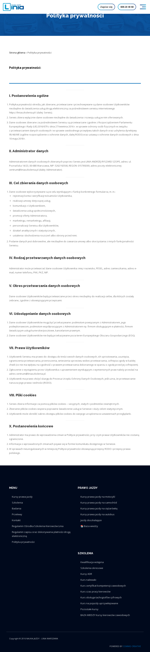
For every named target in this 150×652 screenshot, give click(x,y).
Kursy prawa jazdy (22, 496)
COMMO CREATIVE (132, 646)
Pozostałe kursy (89, 609)
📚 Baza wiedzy (89, 526)
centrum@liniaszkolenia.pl (23, 169)
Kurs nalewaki (88, 579)
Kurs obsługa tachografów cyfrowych (101, 597)
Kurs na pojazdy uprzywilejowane (99, 603)
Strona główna (17, 52)
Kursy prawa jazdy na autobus (97, 514)
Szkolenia (17, 502)
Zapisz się (106, 6)
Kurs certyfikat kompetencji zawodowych (103, 585)
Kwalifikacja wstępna (92, 562)
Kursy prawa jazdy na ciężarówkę (98, 508)
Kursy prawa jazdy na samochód (98, 502)
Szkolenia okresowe (91, 568)
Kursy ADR (86, 574)
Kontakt (16, 520)
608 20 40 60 (127, 6)
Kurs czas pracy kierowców (95, 591)
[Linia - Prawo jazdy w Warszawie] (13, 7)
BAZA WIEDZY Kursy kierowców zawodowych (105, 615)
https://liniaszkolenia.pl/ (22, 112)
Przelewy (17, 514)
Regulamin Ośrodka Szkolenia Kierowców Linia (37, 526)
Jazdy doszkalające (91, 520)
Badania (16, 508)
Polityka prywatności (23, 542)
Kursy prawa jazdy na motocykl (97, 496)
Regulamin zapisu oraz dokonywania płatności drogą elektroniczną (41, 534)
